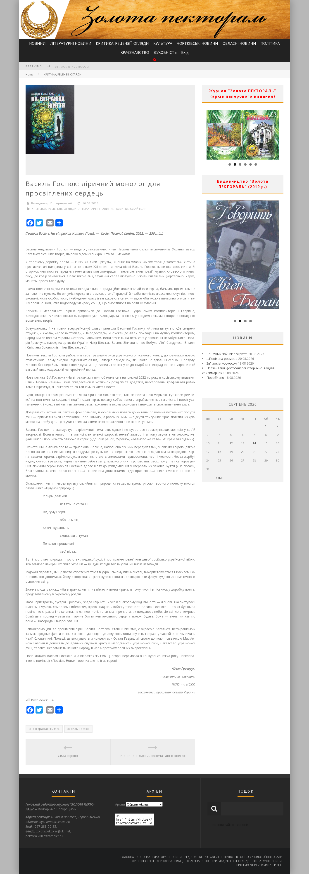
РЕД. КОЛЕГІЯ (193, 857)
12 (231, 443)
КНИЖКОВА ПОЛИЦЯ (170, 861)
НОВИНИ (37, 43)
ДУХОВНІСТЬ (165, 52)
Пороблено (215, 377)
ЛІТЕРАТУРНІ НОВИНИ (70, 43)
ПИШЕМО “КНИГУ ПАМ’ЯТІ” (253, 865)
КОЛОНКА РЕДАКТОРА (151, 857)
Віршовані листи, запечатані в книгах (153, 756)
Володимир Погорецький (51, 203)
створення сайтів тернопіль (228, 824)
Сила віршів (68, 756)
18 (219, 452)
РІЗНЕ (278, 865)
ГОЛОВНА (127, 857)
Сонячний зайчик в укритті (227, 354)
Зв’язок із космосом (72, 66)
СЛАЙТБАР (138, 209)
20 (242, 452)
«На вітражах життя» (44, 729)
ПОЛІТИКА (270, 43)
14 (254, 443)
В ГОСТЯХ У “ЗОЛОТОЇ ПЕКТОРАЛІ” (259, 857)
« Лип (219, 478)
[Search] (154, 59)
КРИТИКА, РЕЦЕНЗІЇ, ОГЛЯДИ (122, 43)
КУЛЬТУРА (162, 43)
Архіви (120, 804)
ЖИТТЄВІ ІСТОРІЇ (143, 861)
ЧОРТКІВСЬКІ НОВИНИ (197, 43)
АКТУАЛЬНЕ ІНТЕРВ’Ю (219, 857)
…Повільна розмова (222, 358)
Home (29, 74)
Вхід (185, 52)
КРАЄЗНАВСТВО (135, 52)
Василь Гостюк (78, 729)
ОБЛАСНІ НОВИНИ (239, 43)
